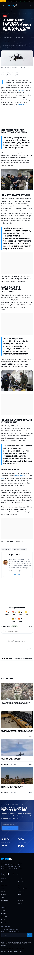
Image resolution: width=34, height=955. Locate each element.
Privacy (3, 951)
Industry (16, 549)
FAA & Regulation (22, 888)
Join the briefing (10, 828)
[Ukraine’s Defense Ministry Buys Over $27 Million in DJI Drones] (17, 775)
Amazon (3, 894)
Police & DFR (21, 891)
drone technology (21, 476)
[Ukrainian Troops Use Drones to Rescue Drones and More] (17, 747)
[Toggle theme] (31, 5)
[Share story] (8, 74)
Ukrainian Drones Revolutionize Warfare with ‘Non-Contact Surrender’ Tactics (15, 702)
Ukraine (24, 549)
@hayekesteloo (23, 571)
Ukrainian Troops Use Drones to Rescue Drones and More (11, 758)
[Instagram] (18, 874)
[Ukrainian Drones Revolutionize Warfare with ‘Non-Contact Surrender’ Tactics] (17, 691)
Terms (10, 951)
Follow (17, 575)
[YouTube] (13, 874)
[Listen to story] (12, 74)
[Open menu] (3, 5)
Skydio (3, 888)
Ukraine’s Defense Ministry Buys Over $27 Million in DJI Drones (12, 787)
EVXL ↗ (3, 922)
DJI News (20, 885)
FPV (19, 897)
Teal (2, 897)
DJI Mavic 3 (22, 90)
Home (4, 12)
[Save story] (3, 74)
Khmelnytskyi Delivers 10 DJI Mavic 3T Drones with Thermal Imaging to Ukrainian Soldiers (17, 730)
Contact (3, 913)
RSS (21, 951)
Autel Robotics (5, 885)
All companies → (5, 900)
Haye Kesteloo (14, 555)
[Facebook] (8, 874)
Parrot (3, 891)
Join (29, 934)
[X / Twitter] (3, 874)
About (3, 910)
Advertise (4, 916)
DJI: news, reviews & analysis (23, 658)
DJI (11, 12)
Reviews (20, 900)
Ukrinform (21, 105)
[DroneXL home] (12, 5)
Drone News (21, 882)
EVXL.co (13, 567)
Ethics (3, 919)
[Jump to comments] (17, 74)
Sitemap (16, 951)
